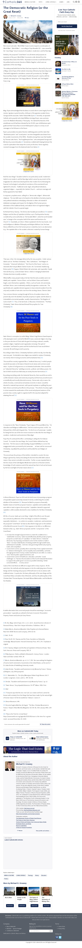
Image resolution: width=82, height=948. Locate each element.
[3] (38, 147)
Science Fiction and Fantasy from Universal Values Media (31, 822)
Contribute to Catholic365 (13, 930)
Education (43, 875)
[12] (15, 395)
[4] (46, 212)
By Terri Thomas (65, 97)
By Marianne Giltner (66, 65)
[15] (4, 512)
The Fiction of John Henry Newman (25, 820)
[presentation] (3, 895)
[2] (22, 142)
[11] (46, 371)
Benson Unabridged (21, 825)
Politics (6, 878)
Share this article (45, 724)
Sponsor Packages (17, 928)
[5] (9, 222)
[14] (20, 502)
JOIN (68, 2)
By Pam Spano (65, 85)
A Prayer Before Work (67, 84)
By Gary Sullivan (65, 79)
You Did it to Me (66, 69)
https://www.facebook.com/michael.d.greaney (28, 813)
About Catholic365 (11, 926)
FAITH (40, 2)
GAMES (61, 2)
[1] (35, 115)
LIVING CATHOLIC (51, 2)
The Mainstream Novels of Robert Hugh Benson (28, 818)
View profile (20, 17)
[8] (11, 307)
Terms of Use (61, 926)
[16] (23, 526)
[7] (13, 302)
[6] (13, 269)
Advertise (9, 928)
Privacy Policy (61, 928)
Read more (10, 905)
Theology (30, 875)
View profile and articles (43, 830)
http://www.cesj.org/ (29, 808)
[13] (32, 468)
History (37, 875)
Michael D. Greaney (16, 16)
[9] (29, 339)
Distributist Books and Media (23, 823)
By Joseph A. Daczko (66, 70)
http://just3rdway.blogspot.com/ (32, 810)
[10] (42, 358)
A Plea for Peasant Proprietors (24, 827)
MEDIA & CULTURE (30, 2)
